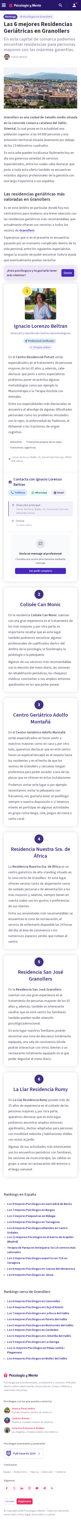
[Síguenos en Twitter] (14, 1488)
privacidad (38, 1514)
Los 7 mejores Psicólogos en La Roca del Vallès (38, 1313)
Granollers (26, 230)
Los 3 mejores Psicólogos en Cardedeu (32, 1330)
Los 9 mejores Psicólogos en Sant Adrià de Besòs (39, 1204)
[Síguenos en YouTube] (37, 1488)
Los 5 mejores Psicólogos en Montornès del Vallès (40, 1325)
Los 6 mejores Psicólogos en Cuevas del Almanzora (41, 1269)
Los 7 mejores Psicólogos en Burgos (31, 1210)
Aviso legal (24, 1514)
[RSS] (52, 1488)
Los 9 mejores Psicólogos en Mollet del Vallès (37, 1358)
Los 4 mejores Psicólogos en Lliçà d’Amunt (35, 1307)
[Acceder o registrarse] (74, 5)
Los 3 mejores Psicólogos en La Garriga (33, 1342)
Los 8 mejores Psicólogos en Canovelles (33, 1301)
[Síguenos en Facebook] (7, 1488)
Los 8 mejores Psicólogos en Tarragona (33, 1222)
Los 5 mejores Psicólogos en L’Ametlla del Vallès (39, 1336)
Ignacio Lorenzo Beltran (40, 326)
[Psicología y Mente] (25, 5)
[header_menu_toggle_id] (4, 5)
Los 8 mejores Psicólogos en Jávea (30, 1275)
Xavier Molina (19, 57)
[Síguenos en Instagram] (29, 1488)
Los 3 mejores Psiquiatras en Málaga (31, 1216)
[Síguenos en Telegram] (44, 1488)
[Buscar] (60, 5)
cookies (50, 1514)
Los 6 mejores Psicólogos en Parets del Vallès (37, 1319)
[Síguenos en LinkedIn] (22, 1488)
